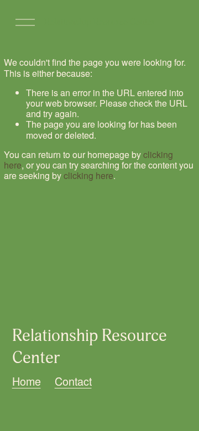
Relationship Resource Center (99, 22)
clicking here (88, 175)
